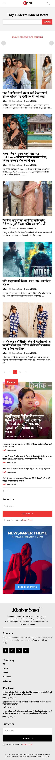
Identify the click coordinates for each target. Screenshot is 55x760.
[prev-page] (3, 43)
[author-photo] (10, 101)
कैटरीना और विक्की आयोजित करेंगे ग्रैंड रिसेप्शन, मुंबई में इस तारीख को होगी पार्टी (24, 222)
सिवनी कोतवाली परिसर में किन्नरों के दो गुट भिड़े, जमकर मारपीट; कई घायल (26, 469)
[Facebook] (5, 650)
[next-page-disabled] (51, 43)
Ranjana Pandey (17, 101)
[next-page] (26, 372)
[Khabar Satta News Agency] (28, 3)
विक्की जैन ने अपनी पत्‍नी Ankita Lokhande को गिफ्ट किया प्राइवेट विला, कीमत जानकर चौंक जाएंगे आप (25, 157)
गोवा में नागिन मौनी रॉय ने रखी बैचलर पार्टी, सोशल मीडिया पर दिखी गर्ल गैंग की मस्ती (25, 94)
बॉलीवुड (5, 101)
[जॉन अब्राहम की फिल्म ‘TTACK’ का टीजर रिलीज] (27, 259)
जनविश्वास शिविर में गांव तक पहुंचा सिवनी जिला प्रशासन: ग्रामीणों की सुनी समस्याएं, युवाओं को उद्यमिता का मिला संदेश (24, 424)
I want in (26, 514)
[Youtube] (26, 650)
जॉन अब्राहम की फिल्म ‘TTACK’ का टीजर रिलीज (26, 282)
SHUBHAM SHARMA (13, 436)
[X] (19, 650)
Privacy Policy (27, 520)
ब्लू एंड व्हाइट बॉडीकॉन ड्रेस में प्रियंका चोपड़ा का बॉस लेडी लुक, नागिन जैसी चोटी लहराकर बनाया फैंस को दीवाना (27, 345)
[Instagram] (12, 650)
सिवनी (4, 450)
